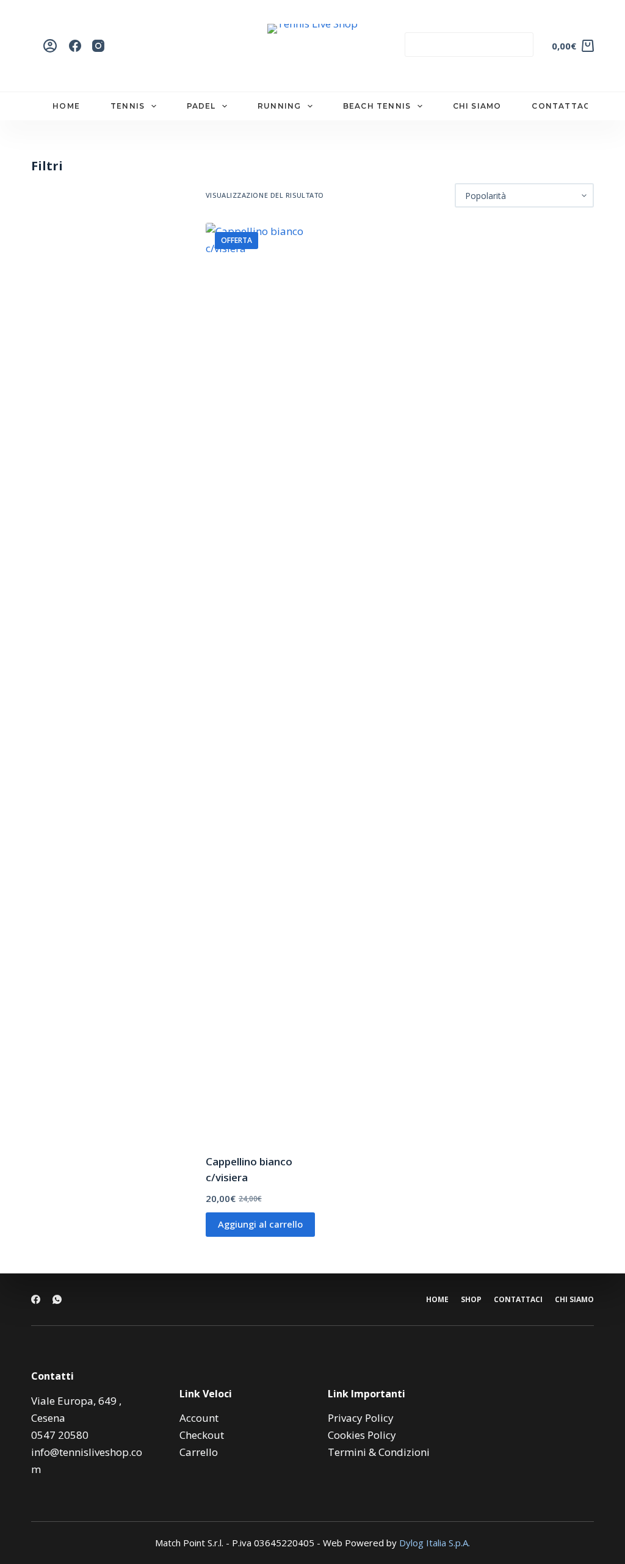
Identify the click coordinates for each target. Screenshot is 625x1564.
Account (199, 1418)
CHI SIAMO (477, 105)
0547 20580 (60, 1435)
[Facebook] (75, 46)
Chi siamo (574, 1300)
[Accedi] (50, 45)
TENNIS (127, 105)
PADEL (201, 105)
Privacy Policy (361, 1418)
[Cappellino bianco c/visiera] (262, 681)
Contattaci (518, 1300)
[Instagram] (98, 46)
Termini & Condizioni (379, 1452)
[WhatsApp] (57, 1299)
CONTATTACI (562, 105)
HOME (66, 105)
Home (437, 1300)
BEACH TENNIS (377, 105)
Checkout (201, 1435)
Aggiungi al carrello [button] (260, 1224)
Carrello (198, 1452)
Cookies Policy (362, 1435)
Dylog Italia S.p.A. (434, 1543)
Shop (471, 1300)
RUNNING (279, 105)
